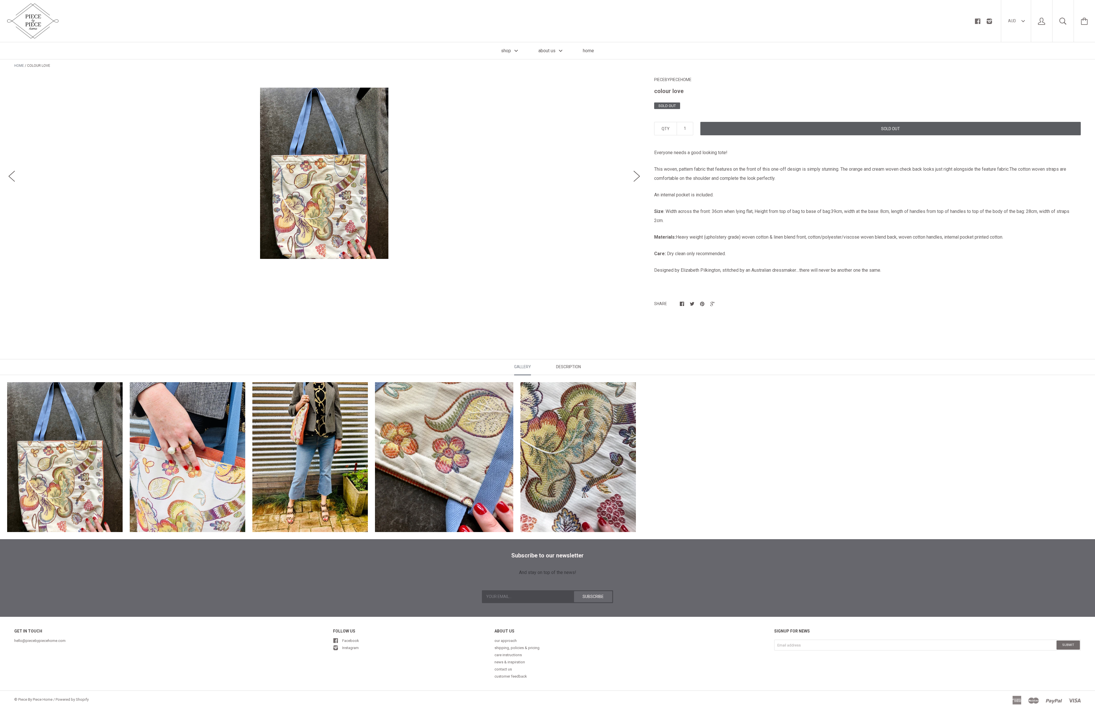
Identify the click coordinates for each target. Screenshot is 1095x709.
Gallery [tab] (522, 366)
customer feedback (510, 676)
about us (547, 50)
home (588, 50)
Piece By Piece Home (35, 699)
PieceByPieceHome (673, 79)
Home (19, 66)
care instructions (508, 655)
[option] (324, 173)
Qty (666, 128)
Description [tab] (568, 366)
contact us (503, 669)
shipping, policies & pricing (517, 648)
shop (506, 50)
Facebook (350, 640)
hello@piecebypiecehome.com (40, 640)
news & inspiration (509, 662)
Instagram (350, 648)
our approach (505, 640)
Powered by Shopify (72, 699)
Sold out (890, 128)
